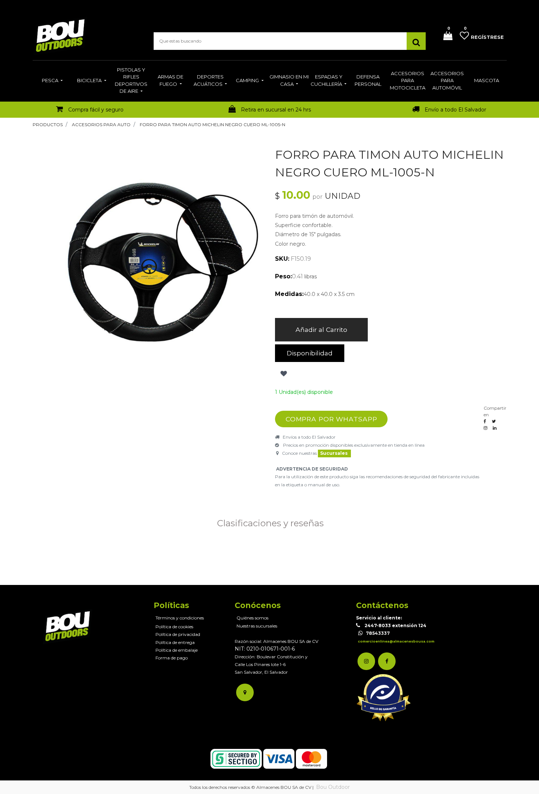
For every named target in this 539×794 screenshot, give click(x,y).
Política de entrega (175, 642)
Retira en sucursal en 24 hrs (276, 109)
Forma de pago (171, 658)
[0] (445, 36)
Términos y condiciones (179, 618)
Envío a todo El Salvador (455, 109)
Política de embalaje (176, 650)
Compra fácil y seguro (96, 109)
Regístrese (487, 37)
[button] (283, 374)
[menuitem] (52, 81)
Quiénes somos (252, 618)
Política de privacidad (177, 634)
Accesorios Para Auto (101, 124)
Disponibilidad (310, 353)
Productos (48, 124)
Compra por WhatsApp (331, 419)
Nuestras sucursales (256, 626)
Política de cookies (174, 626)
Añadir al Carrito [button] (321, 329)
